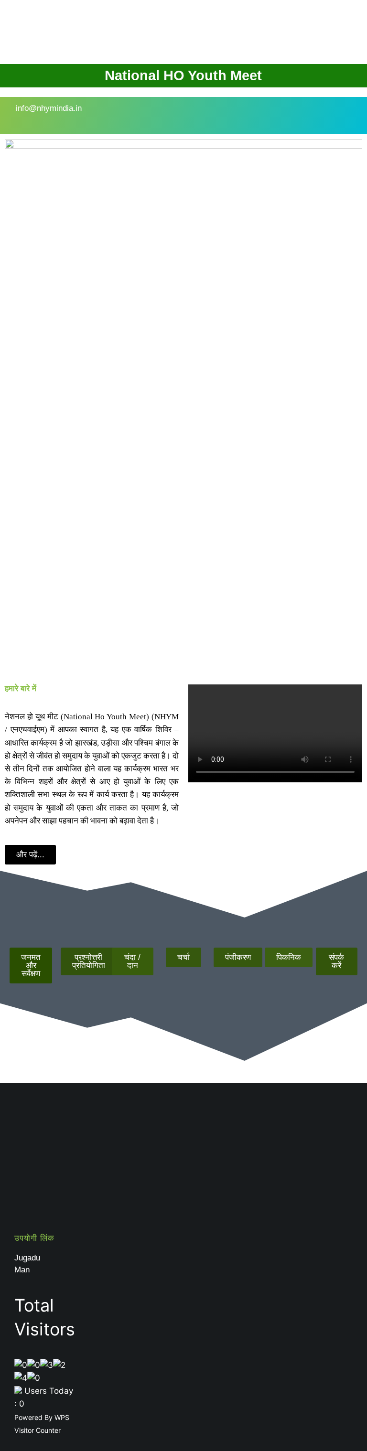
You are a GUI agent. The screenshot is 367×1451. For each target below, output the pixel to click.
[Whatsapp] (287, 114)
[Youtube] (229, 114)
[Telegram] (258, 114)
